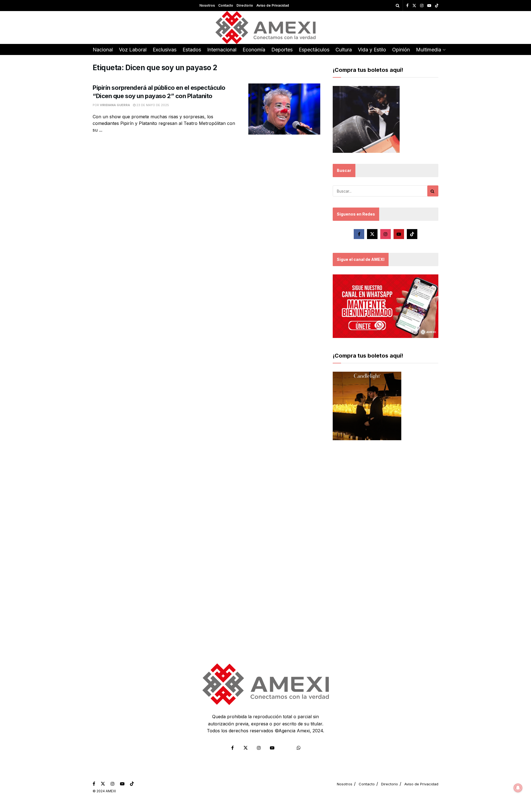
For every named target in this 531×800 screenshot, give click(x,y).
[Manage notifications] (518, 787)
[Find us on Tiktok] (412, 234)
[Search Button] (397, 5)
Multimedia (428, 50)
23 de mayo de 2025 (152, 105)
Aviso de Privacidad (272, 5)
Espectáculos (314, 50)
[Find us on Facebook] (407, 5)
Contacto (225, 5)
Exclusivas (164, 50)
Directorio (244, 5)
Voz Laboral (133, 50)
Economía (254, 50)
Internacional (221, 50)
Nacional (103, 50)
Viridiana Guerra (115, 105)
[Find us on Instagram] (421, 5)
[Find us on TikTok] (436, 5)
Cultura (343, 50)
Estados (192, 50)
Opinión (401, 50)
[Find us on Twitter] (414, 5)
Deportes (282, 50)
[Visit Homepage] (265, 27)
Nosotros (207, 5)
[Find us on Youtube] (429, 5)
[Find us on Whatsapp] (298, 748)
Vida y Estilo (372, 50)
